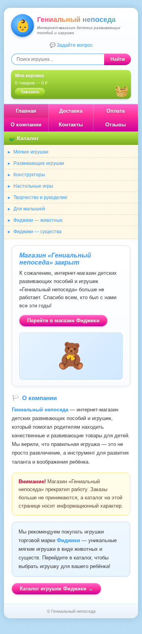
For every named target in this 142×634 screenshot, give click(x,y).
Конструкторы (29, 174)
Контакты (71, 125)
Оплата (115, 111)
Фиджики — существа (37, 231)
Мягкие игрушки (31, 152)
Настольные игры (33, 186)
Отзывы (115, 125)
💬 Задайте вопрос (71, 45)
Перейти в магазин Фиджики (63, 320)
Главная (26, 111)
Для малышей (29, 209)
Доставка (70, 111)
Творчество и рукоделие (40, 197)
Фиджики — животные (38, 220)
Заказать (30, 92)
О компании (26, 125)
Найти (117, 59)
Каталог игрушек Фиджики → (56, 589)
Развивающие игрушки (38, 163)
